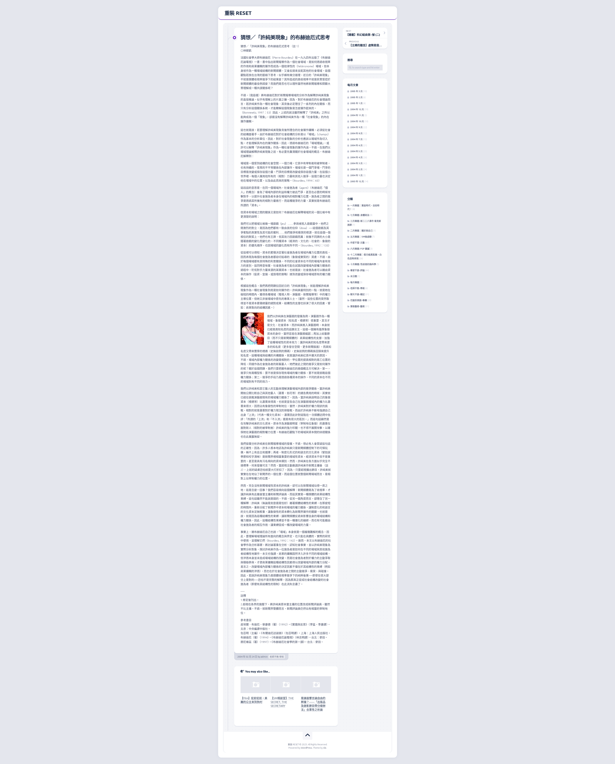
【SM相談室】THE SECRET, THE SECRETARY (282, 702)
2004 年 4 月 (356, 157)
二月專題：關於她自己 (361, 230)
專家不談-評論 (357, 270)
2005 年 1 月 (356, 103)
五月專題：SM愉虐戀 (361, 236)
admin (264, 656)
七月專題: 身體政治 (359, 215)
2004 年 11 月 (357, 115)
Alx (324, 748)
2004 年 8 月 (356, 133)
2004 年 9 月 (356, 127)
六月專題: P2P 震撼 (359, 248)
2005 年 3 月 (356, 91)
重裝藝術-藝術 (357, 306)
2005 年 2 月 (356, 97)
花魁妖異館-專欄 (358, 300)
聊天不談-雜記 (357, 294)
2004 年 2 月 (356, 169)
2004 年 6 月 (356, 145)
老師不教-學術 (277, 656)
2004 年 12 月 (357, 109)
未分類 (353, 276)
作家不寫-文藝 (357, 242)
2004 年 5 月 (356, 151)
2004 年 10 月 (357, 121)
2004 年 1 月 (356, 175)
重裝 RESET (238, 13)
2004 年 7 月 (356, 139)
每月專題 (354, 282)
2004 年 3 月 (356, 163)
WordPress (306, 748)
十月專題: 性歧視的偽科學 (363, 264)
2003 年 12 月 (357, 181)
